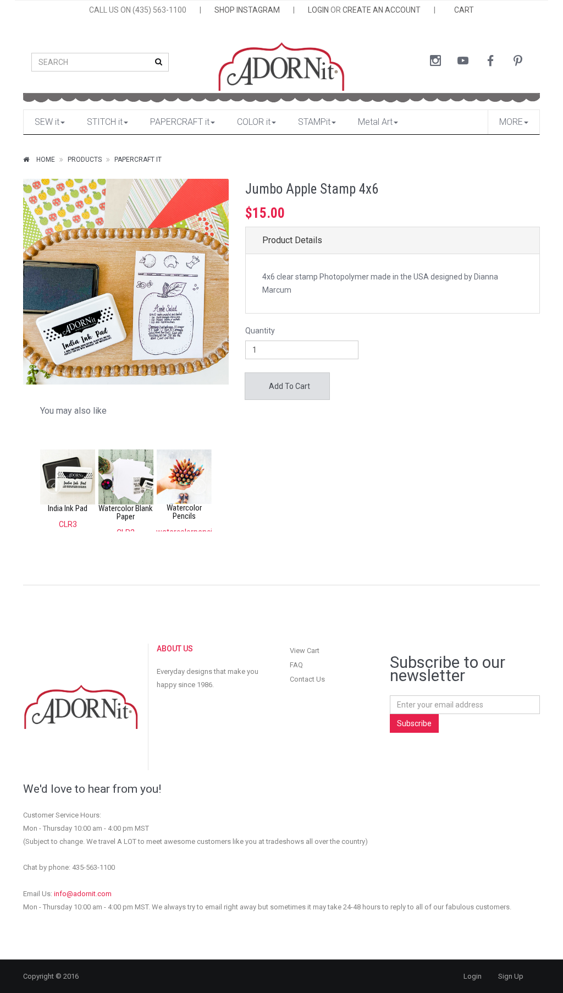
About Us (175, 648)
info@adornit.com (83, 894)
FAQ (296, 665)
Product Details (292, 240)
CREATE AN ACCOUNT (382, 10)
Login (472, 976)
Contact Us (307, 679)
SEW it (47, 122)
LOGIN (318, 10)
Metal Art (375, 122)
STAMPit (314, 122)
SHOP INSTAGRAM (247, 10)
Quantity (260, 330)
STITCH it (105, 122)
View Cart (304, 650)
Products (85, 159)
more (511, 122)
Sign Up (510, 976)
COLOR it (254, 122)
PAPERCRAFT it (179, 122)
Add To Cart (288, 386)
